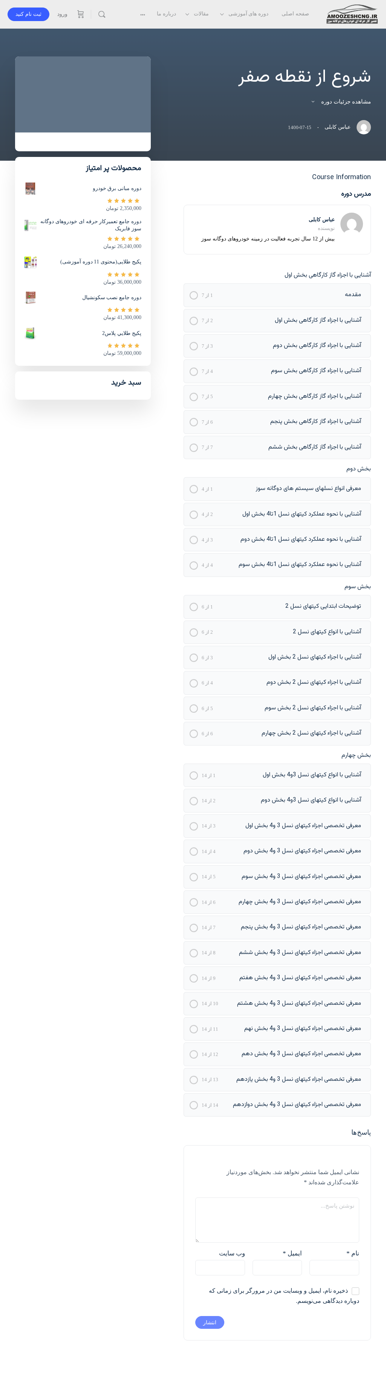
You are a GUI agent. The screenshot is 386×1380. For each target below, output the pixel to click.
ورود (62, 14)
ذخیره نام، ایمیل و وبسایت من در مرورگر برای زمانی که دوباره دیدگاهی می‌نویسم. (284, 1295)
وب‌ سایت (232, 1253)
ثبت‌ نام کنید (28, 14)
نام (352, 1253)
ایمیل (292, 1253)
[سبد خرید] (80, 14)
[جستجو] (101, 14)
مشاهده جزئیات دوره (345, 102)
